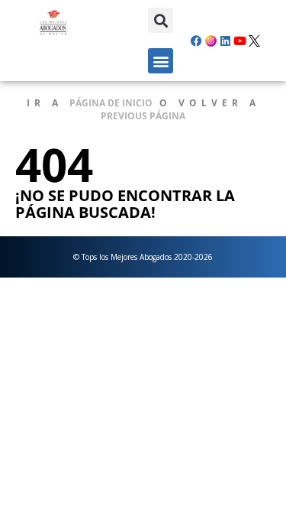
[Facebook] (197, 40)
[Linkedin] (226, 40)
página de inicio (111, 102)
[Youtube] (240, 40)
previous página (143, 115)
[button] (160, 20)
